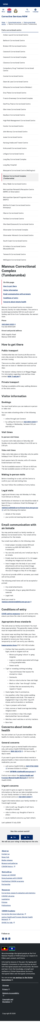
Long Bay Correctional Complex (14, 159)
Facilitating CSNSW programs (13, 881)
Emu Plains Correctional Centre (14, 93)
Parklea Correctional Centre (13, 219)
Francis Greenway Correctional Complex (18, 98)
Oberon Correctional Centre (13, 213)
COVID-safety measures (11, 614)
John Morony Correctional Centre (15, 132)
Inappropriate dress (9, 645)
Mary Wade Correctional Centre (14, 184)
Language (35, 10)
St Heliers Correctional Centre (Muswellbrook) (14, 248)
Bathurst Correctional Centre (14, 40)
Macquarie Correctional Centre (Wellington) (19, 170)
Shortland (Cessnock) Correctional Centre (18, 224)
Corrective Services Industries (14, 914)
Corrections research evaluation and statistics (18, 893)
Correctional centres (14, 22)
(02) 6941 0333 (9, 324)
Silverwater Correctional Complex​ (15, 230)
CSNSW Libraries (8, 896)
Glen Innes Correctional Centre (14, 109)
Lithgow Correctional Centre (13, 154)
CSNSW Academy (8, 911)
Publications (6, 905)
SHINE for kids (8, 923)
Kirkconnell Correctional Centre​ (15, 148)
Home (3, 22)
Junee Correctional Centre (12, 137)
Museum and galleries (10, 863)
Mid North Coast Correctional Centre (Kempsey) (16, 206)
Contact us (6, 854)
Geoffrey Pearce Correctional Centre (16, 104)
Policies (4, 902)
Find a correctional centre (11, 30)
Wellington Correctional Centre (14, 260)
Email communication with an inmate (17, 294)
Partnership (6, 884)
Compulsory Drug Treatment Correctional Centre (18, 69)
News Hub (5, 857)
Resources (6, 890)
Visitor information (10, 290)
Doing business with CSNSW (12, 878)
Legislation (6, 899)
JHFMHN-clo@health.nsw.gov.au (23, 772)
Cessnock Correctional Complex (15, 57)
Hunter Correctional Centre (13, 126)
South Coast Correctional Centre (15, 241)
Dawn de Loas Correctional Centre (15, 82)
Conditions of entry (10, 298)
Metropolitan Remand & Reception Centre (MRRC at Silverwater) (18, 191)
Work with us (7, 872)
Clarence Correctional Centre (14, 63)
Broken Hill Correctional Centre (14, 46)
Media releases (7, 860)
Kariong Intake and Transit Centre (15, 143)
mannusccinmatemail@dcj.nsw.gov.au (16, 602)
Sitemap (5, 985)
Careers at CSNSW (9, 875)
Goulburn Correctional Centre (14, 115)
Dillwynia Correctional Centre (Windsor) (17, 87)
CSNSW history (8, 866)
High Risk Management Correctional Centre (19, 121)
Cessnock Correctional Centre (14, 52)
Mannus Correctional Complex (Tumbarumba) (14, 177)
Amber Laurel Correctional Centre (15, 35)
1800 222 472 (16, 751)
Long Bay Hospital (10, 165)
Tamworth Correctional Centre (14, 254)
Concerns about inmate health (14, 302)
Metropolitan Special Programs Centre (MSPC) (17, 198)
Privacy (6, 989)
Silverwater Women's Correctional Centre (18, 235)
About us (5, 851)
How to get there (10, 286)
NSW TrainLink (14, 376)
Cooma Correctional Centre (13, 76)
